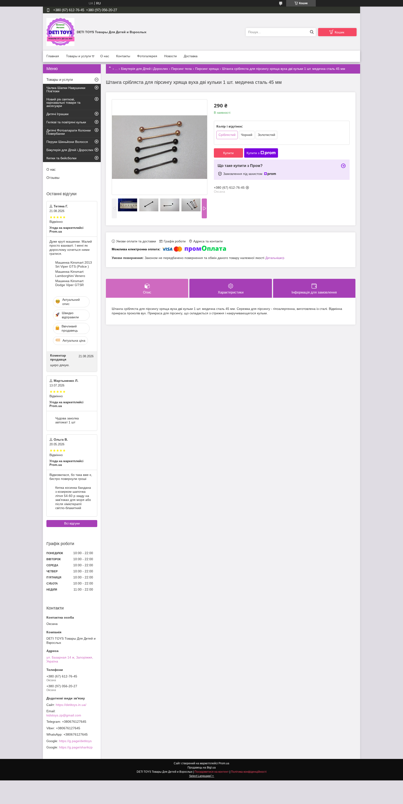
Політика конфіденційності (249, 771)
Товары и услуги (78, 56)
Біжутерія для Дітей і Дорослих (144, 69)
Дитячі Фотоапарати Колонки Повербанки (68, 131)
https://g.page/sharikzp (76, 747)
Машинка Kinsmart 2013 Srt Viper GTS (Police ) (73, 265)
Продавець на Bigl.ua (202, 767)
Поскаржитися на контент (212, 771)
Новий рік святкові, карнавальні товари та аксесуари (63, 102)
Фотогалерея (147, 56)
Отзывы (52, 178)
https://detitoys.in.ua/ (71, 705)
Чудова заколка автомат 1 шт (67, 420)
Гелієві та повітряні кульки (66, 122)
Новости (170, 56)
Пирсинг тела (181, 69)
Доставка (191, 56)
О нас (104, 56)
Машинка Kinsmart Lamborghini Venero (70, 274)
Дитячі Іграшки (57, 114)
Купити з (253, 153)
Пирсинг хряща (207, 69)
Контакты (123, 56)
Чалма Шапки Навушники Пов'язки (65, 89)
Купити (228, 153)
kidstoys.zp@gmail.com (63, 715)
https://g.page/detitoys (75, 741)
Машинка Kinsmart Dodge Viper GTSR (69, 283)
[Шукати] (312, 32)
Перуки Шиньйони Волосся (67, 142)
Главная (52, 56)
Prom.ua (224, 763)
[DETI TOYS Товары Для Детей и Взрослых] (60, 32)
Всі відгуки (72, 523)
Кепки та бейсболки (61, 158)
